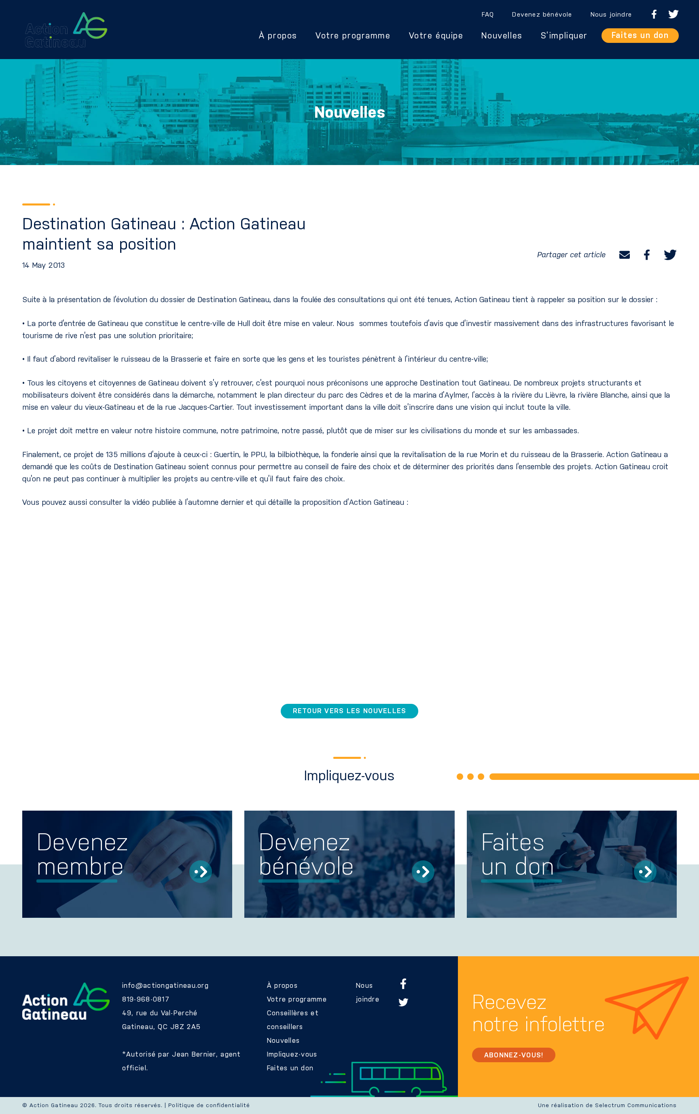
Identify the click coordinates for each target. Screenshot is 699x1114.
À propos (278, 35)
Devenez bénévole (542, 14)
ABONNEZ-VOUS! (514, 1055)
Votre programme (353, 35)
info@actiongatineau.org (165, 985)
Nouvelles (501, 35)
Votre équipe (436, 35)
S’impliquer (564, 35)
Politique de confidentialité (209, 1105)
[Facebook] (647, 255)
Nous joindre (611, 14)
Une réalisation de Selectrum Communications (607, 1105)
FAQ (488, 14)
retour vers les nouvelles (350, 711)
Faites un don (640, 35)
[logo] (66, 30)
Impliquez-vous (292, 1054)
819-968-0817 (145, 999)
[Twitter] (670, 254)
